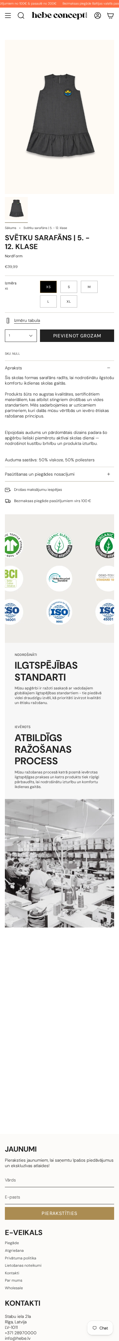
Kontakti (12, 1273)
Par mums (13, 1280)
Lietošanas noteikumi (23, 1265)
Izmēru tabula (27, 320)
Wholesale (14, 1288)
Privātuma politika (20, 1258)
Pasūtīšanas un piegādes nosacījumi (39, 474)
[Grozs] (110, 16)
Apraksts (13, 368)
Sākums (10, 228)
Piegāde (12, 1243)
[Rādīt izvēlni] (8, 16)
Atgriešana (14, 1250)
